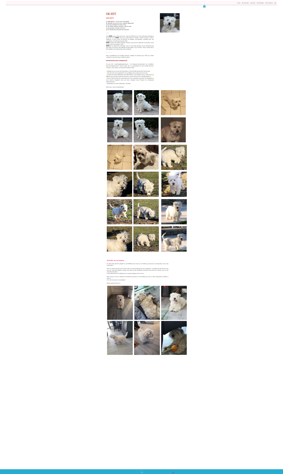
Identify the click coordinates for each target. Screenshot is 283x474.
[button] (204, 6)
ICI (126, 60)
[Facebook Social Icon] (174, 473)
